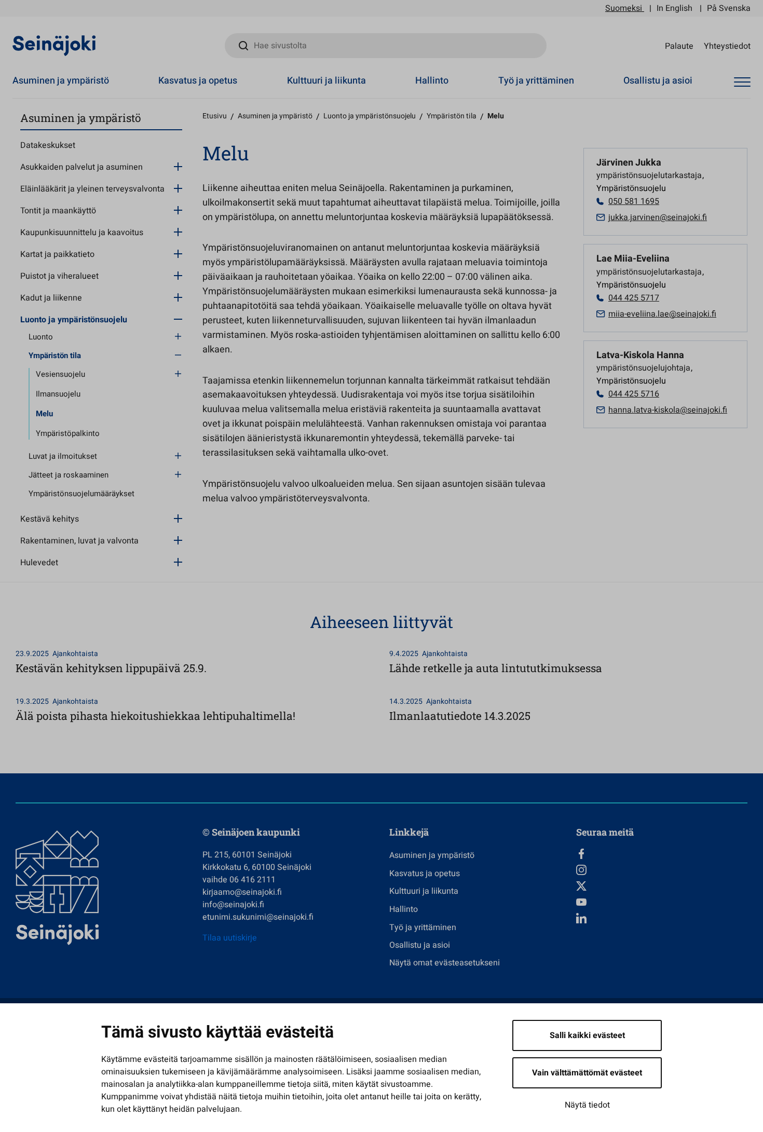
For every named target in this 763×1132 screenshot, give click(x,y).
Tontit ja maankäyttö (58, 210)
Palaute (679, 45)
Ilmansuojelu (58, 394)
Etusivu (214, 116)
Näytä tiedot (587, 1105)
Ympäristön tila (55, 355)
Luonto (41, 337)
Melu (44, 413)
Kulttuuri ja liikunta (326, 81)
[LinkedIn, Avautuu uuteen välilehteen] (661, 918)
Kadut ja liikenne (51, 298)
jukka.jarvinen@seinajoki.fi (657, 217)
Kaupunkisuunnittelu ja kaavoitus (81, 232)
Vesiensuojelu (60, 374)
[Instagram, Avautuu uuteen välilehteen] (661, 870)
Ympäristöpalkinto (68, 433)
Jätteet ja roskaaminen (68, 475)
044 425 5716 (633, 394)
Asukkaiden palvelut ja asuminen (81, 167)
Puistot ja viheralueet (59, 276)
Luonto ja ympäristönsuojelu (73, 319)
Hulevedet (39, 562)
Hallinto (431, 81)
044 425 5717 (633, 298)
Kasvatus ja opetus (197, 81)
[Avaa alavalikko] (178, 166)
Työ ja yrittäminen (536, 81)
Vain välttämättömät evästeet (587, 1073)
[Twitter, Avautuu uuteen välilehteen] (661, 886)
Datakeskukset (47, 145)
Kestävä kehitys (49, 519)
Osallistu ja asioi (657, 81)
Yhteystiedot (727, 45)
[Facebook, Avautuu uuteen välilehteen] (661, 854)
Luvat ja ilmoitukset (63, 456)
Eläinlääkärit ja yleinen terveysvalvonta (92, 189)
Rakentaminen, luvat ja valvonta (79, 541)
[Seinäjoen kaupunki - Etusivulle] (54, 45)
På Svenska (729, 8)
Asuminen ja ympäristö (60, 81)
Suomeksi (623, 8)
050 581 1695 (633, 201)
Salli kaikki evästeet (587, 1035)
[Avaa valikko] (742, 82)
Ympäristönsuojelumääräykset (81, 493)
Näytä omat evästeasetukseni (444, 963)
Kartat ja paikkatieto (57, 254)
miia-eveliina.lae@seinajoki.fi (662, 314)
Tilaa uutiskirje (229, 938)
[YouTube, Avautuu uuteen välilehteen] (661, 902)
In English (674, 8)
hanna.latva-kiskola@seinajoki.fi (667, 410)
